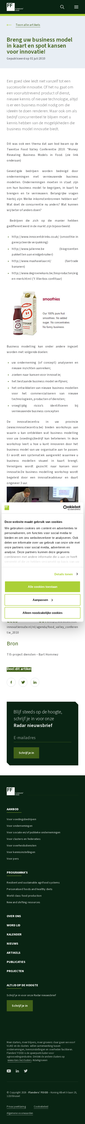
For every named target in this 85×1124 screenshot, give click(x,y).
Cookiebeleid (41, 1106)
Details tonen (63, 574)
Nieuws (12, 943)
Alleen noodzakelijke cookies (42, 612)
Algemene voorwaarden (20, 1113)
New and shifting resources (23, 902)
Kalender (14, 934)
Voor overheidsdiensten (21, 846)
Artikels (13, 953)
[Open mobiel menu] (76, 7)
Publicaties (16, 962)
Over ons (14, 916)
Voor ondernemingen (19, 826)
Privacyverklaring (16, 1106)
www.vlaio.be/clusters (19, 1060)
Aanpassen (40, 599)
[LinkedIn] (34, 682)
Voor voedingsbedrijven (21, 819)
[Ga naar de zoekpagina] (62, 7)
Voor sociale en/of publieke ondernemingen (33, 832)
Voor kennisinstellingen (21, 852)
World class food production (24, 896)
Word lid (13, 925)
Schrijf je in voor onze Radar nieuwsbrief (31, 995)
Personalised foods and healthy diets (29, 889)
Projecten (15, 971)
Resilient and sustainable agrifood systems (33, 883)
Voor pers (13, 859)
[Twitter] (23, 682)
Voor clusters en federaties (23, 839)
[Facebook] (11, 682)
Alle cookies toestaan (42, 586)
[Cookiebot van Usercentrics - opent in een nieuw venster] (63, 507)
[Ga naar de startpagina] (15, 7)
